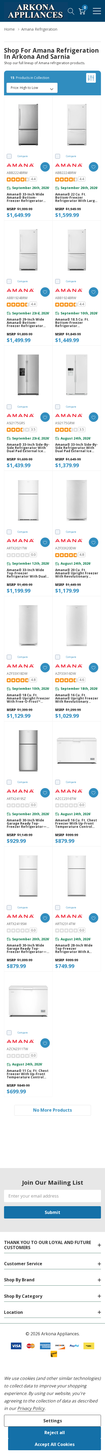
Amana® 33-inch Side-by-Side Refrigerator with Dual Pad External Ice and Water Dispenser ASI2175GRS (28, 448)
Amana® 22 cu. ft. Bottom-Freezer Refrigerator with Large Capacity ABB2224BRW (76, 197)
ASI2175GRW (65, 423)
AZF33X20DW (65, 548)
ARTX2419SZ (16, 798)
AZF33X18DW (17, 673)
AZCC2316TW (65, 798)
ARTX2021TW (17, 548)
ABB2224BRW (65, 173)
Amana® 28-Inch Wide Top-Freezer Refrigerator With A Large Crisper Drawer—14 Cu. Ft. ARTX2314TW (75, 948)
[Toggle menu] (97, 11)
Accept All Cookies (55, 1444)
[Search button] (71, 10)
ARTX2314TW (65, 924)
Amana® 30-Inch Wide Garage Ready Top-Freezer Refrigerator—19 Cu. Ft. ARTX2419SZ (27, 823)
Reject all (54, 1432)
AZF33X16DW (65, 673)
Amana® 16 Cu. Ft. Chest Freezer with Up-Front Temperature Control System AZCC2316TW (76, 823)
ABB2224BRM (17, 173)
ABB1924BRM (17, 298)
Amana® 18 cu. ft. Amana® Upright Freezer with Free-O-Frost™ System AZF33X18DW (28, 698)
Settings (52, 1421)
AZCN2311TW (17, 1049)
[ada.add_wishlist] (45, 167)
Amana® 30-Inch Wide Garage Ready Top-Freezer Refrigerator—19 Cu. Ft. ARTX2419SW (27, 948)
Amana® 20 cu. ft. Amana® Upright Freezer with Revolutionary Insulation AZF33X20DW (76, 573)
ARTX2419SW (17, 924)
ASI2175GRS (16, 423)
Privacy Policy (30, 1408)
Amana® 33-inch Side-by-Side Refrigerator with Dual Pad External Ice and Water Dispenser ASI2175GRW (76, 448)
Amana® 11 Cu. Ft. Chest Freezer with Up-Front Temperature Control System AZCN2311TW (27, 1074)
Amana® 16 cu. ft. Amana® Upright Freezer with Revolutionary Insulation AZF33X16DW (76, 698)
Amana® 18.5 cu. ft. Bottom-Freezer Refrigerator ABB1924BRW (72, 323)
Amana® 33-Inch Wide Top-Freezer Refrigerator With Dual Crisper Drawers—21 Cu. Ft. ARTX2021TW (27, 573)
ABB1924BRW (65, 298)
